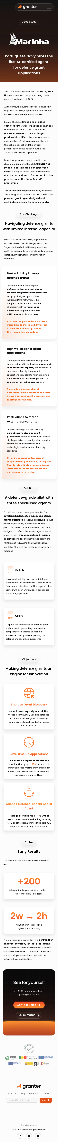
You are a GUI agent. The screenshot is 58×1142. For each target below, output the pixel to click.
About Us (11, 1093)
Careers (47, 1093)
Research (33, 1093)
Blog (23, 1093)
